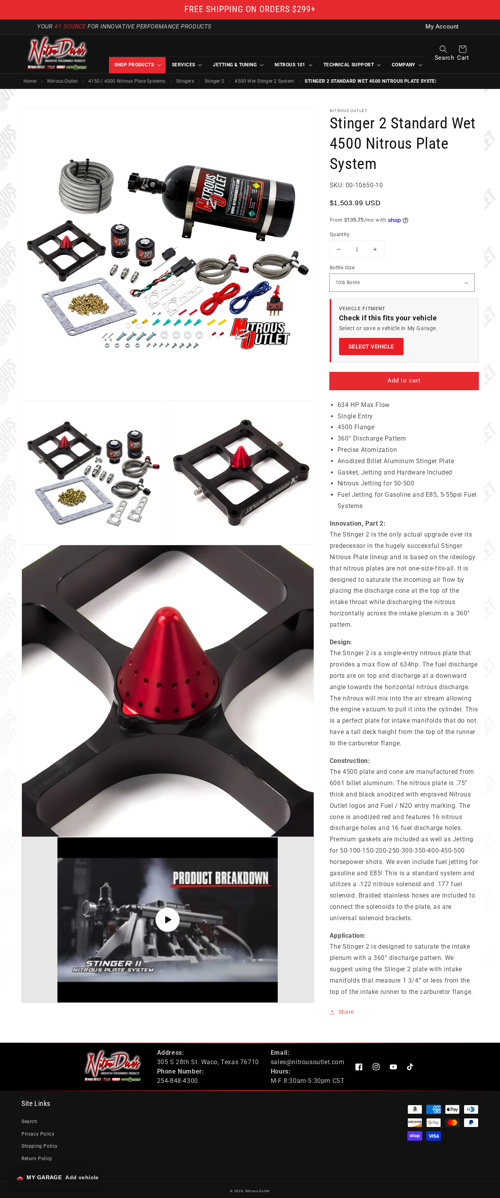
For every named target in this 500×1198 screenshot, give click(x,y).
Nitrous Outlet (62, 81)
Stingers (185, 81)
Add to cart (404, 380)
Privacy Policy (37, 1134)
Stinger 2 (214, 81)
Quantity (339, 234)
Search (29, 1121)
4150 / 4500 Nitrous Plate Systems (127, 81)
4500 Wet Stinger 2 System (264, 81)
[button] (443, 49)
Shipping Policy (39, 1146)
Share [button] (346, 1012)
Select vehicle (371, 346)
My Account (442, 27)
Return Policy (36, 1158)
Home (30, 81)
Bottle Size (342, 267)
